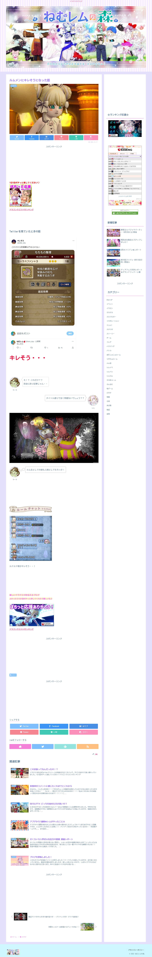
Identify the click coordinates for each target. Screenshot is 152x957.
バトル (109, 350)
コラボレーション (113, 321)
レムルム (110, 376)
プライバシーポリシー (136, 950)
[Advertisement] (53, 698)
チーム (109, 338)
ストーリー (110, 333)
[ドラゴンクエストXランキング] (31, 625)
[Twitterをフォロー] (43, 746)
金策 (108, 414)
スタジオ (110, 329)
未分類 (109, 405)
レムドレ (110, 372)
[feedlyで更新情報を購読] (65, 746)
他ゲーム (110, 388)
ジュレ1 (109, 325)
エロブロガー (111, 317)
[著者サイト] (20, 746)
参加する (139, 198)
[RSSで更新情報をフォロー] (87, 746)
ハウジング (110, 346)
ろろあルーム (111, 380)
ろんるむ (110, 384)
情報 (108, 397)
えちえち (110, 312)
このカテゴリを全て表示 (125, 196)
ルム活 (109, 363)
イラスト (110, 308)
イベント (110, 304)
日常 (108, 401)
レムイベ (110, 367)
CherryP (109, 300)
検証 (108, 410)
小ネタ (14, 675)
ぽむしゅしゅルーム (114, 355)
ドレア (109, 342)
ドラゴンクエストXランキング (21, 210)
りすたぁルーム (112, 359)
